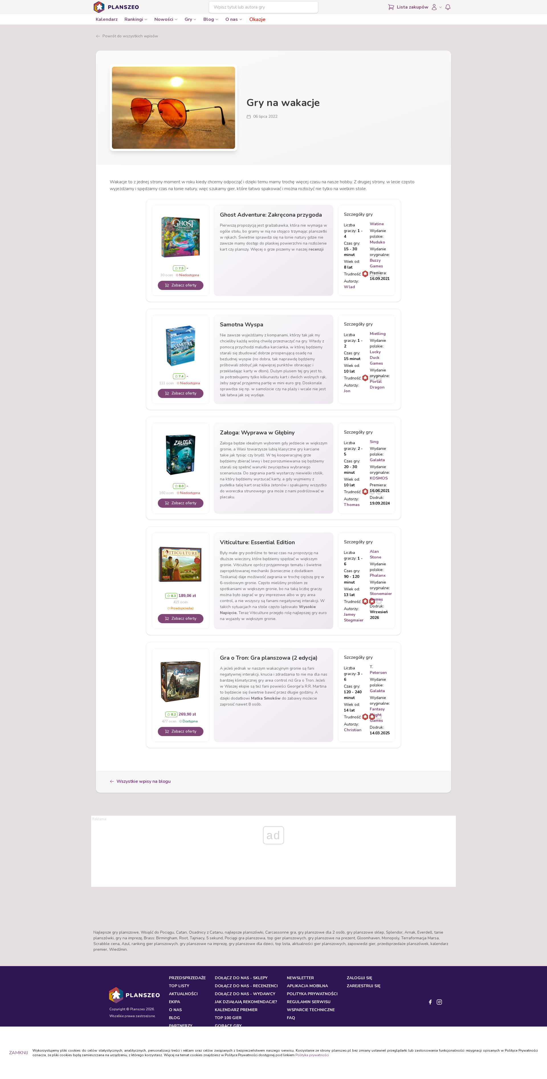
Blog (208, 19)
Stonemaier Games (381, 596)
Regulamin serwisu (308, 1002)
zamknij (18, 1053)
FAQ (291, 1018)
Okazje (257, 19)
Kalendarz (107, 19)
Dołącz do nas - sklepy (241, 978)
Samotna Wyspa (241, 324)
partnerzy (180, 1026)
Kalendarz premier (236, 1010)
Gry (188, 19)
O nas (231, 19)
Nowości (163, 19)
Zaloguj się (359, 978)
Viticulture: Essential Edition (257, 542)
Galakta (377, 460)
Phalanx (378, 575)
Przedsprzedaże (187, 978)
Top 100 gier (228, 1018)
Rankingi (133, 19)
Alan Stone (375, 554)
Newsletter (300, 978)
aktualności (183, 994)
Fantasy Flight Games (377, 714)
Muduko (377, 242)
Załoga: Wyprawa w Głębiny (257, 432)
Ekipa (174, 1002)
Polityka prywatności (312, 1055)
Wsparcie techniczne (311, 1010)
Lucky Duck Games (376, 357)
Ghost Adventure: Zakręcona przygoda (271, 215)
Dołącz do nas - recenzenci (246, 986)
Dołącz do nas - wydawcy (245, 994)
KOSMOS (379, 478)
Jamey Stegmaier (354, 617)
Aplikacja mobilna (307, 986)
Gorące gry (228, 1026)
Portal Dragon (377, 384)
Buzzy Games (376, 263)
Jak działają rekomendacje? (246, 1002)
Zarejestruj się (363, 986)
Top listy (179, 986)
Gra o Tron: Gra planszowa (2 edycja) (269, 658)
